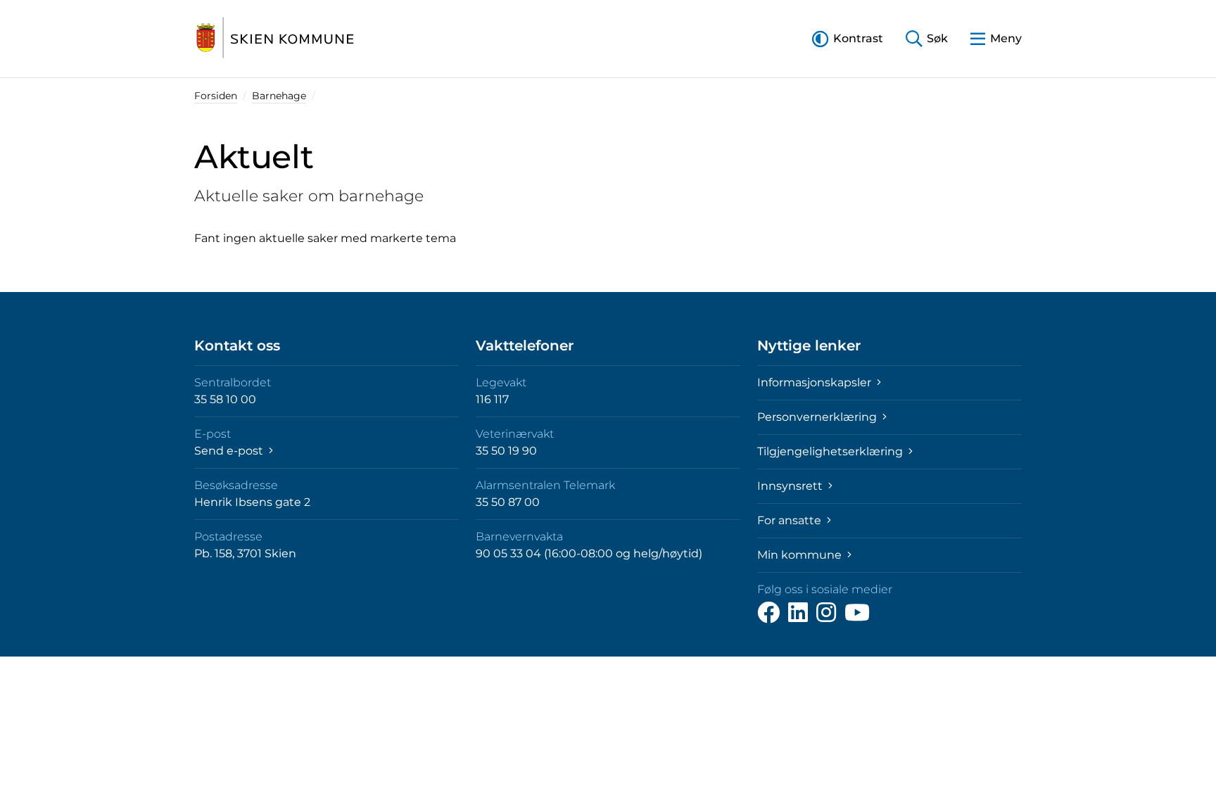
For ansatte (790, 520)
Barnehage (279, 95)
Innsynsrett (791, 486)
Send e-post (230, 450)
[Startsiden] (275, 38)
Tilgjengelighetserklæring (831, 451)
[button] (847, 38)
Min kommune (800, 555)
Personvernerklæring (818, 417)
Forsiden (215, 95)
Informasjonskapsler (815, 382)
